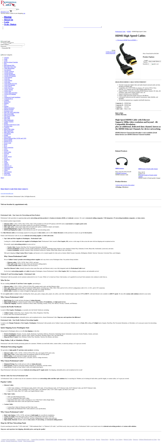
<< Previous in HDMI (121, 40)
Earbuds (6, 106)
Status (10, 24)
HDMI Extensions (119, 168)
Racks (5, 144)
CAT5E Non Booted (9, 74)
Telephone (7, 159)
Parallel (6, 135)
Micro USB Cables (9, 129)
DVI (5, 105)
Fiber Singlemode (9, 120)
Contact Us (25, 189)
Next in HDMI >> (133, 40)
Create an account (110, 51)
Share (2, 177)
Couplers (6, 100)
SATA (5, 149)
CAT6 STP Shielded (9, 85)
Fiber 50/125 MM (9, 114)
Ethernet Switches (9, 109)
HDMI (6, 123)
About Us (8, 20)
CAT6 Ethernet (8, 77)
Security (6, 150)
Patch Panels (7, 137)
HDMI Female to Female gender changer (148, 168)
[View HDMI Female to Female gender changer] (149, 176)
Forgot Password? (110, 53)
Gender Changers (8, 121)
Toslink (6, 162)
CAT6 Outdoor (8, 80)
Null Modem (7, 133)
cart (24, 13)
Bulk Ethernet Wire (9, 65)
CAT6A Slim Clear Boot (10, 92)
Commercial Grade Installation (12, 97)
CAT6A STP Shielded (10, 94)
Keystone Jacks (8, 126)
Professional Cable (120, 31)
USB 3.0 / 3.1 (7, 165)
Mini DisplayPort (8, 130)
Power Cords (7, 143)
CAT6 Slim (7, 82)
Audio (5, 60)
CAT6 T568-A (8, 86)
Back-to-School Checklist (11, 62)
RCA (5, 146)
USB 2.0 (6, 164)
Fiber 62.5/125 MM (9, 115)
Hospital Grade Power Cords (11, 124)
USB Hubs (7, 168)
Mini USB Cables (9, 132)
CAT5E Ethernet (8, 73)
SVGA (6, 158)
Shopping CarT (5, 12)
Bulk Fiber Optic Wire (10, 67)
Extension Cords (8, 111)
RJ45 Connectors (8, 147)
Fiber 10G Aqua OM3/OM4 (11, 112)
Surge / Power (8, 156)
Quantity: (145, 64)
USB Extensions (8, 167)
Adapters (6, 57)
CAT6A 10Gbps (8, 89)
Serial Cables (7, 152)
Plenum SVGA (8, 141)
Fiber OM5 (7, 118)
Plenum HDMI (8, 140)
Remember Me (6, 48)
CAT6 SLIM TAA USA (10, 83)
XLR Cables (7, 175)
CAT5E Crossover (9, 71)
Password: (3, 46)
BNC (5, 63)
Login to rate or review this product (125, 185)
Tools (5, 161)
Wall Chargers (8, 172)
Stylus (5, 155)
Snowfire (6, 153)
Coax (5, 95)
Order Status (17, 189)
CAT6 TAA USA (9, 88)
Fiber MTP (7, 117)
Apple (5, 59)
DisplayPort (7, 102)
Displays (6, 103)
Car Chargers (7, 70)
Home (8, 17)
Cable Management (9, 68)
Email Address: (5, 44)
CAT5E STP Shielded (10, 76)
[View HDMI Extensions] (121, 173)
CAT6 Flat (7, 79)
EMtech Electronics (9, 108)
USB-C (6, 170)
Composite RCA (8, 98)
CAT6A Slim (7, 91)
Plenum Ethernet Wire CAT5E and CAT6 (15, 138)
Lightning (6, 127)
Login (6, 22)
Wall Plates (7, 173)
